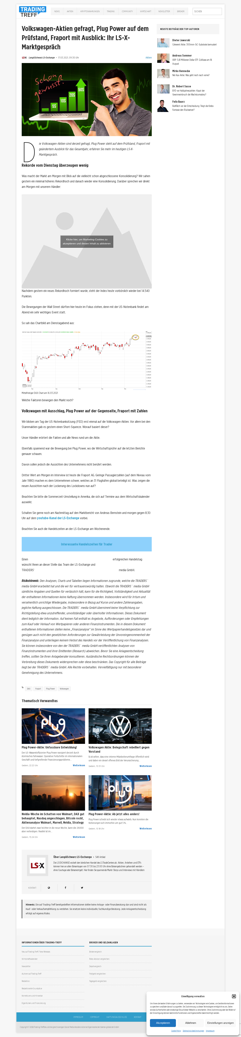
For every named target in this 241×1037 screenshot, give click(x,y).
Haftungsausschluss (116, 1017)
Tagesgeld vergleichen (98, 981)
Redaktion (26, 981)
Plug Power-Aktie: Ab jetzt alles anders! (114, 814)
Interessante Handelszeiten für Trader (86, 544)
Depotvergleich (95, 966)
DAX (28, 688)
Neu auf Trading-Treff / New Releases (36, 951)
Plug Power (50, 688)
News (57, 11)
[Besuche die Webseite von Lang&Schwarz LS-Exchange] (49, 887)
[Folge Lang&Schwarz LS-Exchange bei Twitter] (82, 887)
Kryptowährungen (90, 11)
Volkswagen (64, 688)
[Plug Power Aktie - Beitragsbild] (53, 726)
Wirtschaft (145, 11)
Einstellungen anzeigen (220, 1022)
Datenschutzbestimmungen (193, 1030)
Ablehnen (190, 1022)
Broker (180, 11)
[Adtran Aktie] (53, 793)
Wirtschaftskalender (30, 959)
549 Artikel (100, 857)
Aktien (70, 11)
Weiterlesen (79, 765)
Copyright (94, 1017)
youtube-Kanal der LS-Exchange (58, 518)
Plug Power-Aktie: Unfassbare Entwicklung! (49, 747)
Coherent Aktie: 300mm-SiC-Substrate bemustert (194, 44)
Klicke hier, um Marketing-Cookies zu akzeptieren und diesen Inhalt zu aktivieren (87, 241)
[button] (234, 996)
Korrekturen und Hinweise (32, 995)
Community (127, 11)
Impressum (210, 1030)
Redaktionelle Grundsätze (32, 988)
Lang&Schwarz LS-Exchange (42, 57)
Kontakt (137, 1017)
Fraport (38, 688)
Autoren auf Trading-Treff (31, 973)
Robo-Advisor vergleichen (99, 959)
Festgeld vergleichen (97, 973)
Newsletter (164, 11)
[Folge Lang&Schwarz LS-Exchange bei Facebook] (65, 887)
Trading (111, 11)
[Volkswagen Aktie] (120, 726)
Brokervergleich (95, 951)
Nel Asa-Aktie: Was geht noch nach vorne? (190, 75)
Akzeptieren (163, 1022)
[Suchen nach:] (207, 11)
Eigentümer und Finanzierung (34, 1003)
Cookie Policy (176, 1030)
